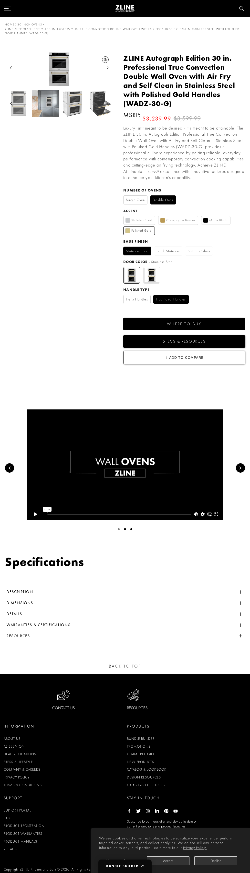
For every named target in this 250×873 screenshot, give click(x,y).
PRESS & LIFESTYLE (18, 762)
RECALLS (10, 849)
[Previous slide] (9, 468)
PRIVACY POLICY (17, 777)
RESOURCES (137, 708)
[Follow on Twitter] (138, 811)
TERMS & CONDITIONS (23, 785)
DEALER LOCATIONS (20, 754)
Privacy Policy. (195, 847)
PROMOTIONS (139, 746)
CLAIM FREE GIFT (141, 754)
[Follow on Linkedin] (157, 811)
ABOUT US (12, 738)
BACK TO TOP (125, 666)
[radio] (135, 199)
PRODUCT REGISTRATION (24, 826)
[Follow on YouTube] (175, 811)
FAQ (7, 818)
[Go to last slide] (10, 67)
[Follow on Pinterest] (166, 811)
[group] (18, 103)
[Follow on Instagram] (148, 811)
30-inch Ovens (29, 24)
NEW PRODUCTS (140, 762)
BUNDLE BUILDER (141, 738)
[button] (184, 324)
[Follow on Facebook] (129, 811)
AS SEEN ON (14, 746)
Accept (168, 860)
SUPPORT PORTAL (17, 810)
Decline (216, 860)
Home (9, 24)
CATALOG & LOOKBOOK (147, 769)
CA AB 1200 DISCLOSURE (147, 785)
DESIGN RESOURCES (144, 777)
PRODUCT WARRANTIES (23, 833)
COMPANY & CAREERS (22, 769)
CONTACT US (63, 708)
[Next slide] (107, 67)
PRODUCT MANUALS (20, 841)
